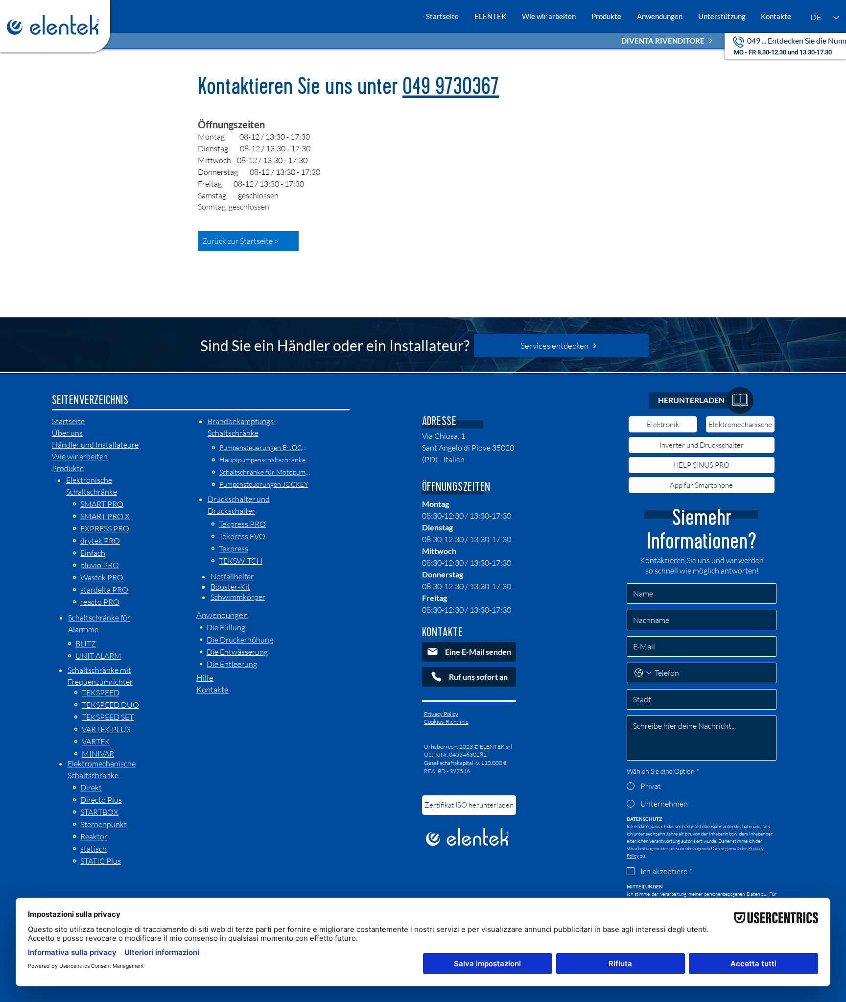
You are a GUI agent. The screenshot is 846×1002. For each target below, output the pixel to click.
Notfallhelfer (232, 576)
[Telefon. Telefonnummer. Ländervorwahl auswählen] (643, 673)
